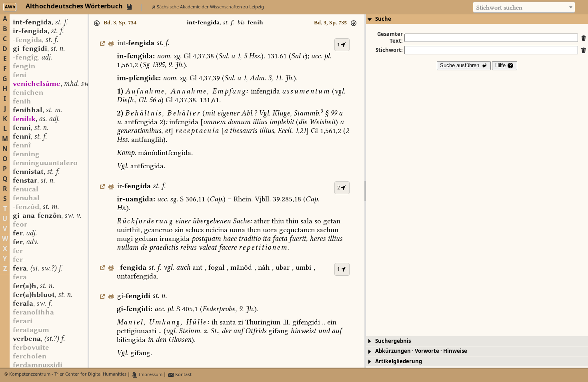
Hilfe (501, 65)
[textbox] (524, 7)
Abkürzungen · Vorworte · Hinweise (421, 351)
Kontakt (183, 375)
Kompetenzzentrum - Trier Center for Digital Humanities (67, 375)
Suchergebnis (393, 341)
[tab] (477, 19)
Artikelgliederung (398, 361)
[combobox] (524, 7)
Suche (383, 19)
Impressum (150, 375)
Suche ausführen (460, 65)
